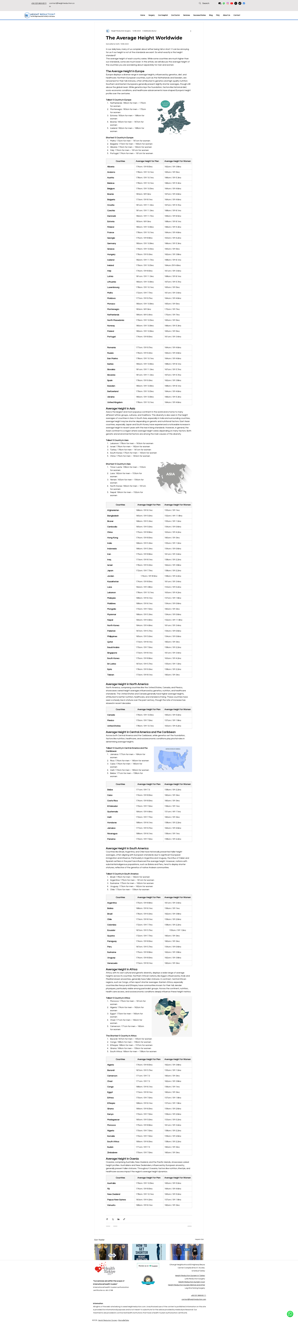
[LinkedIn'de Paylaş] (118, 1219)
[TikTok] (239, 3)
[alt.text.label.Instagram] (227, 3)
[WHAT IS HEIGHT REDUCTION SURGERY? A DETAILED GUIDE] (187, 1253)
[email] (219, 3)
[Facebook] (243, 3)
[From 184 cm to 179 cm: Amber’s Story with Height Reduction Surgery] (111, 1253)
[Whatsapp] (223, 3)
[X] (235, 3)
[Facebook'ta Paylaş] (107, 1219)
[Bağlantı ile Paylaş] (124, 1219)
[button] (199, 15)
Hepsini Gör (199, 1239)
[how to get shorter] (149, 1253)
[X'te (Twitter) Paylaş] (113, 1219)
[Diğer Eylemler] (190, 31)
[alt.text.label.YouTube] (231, 3)
